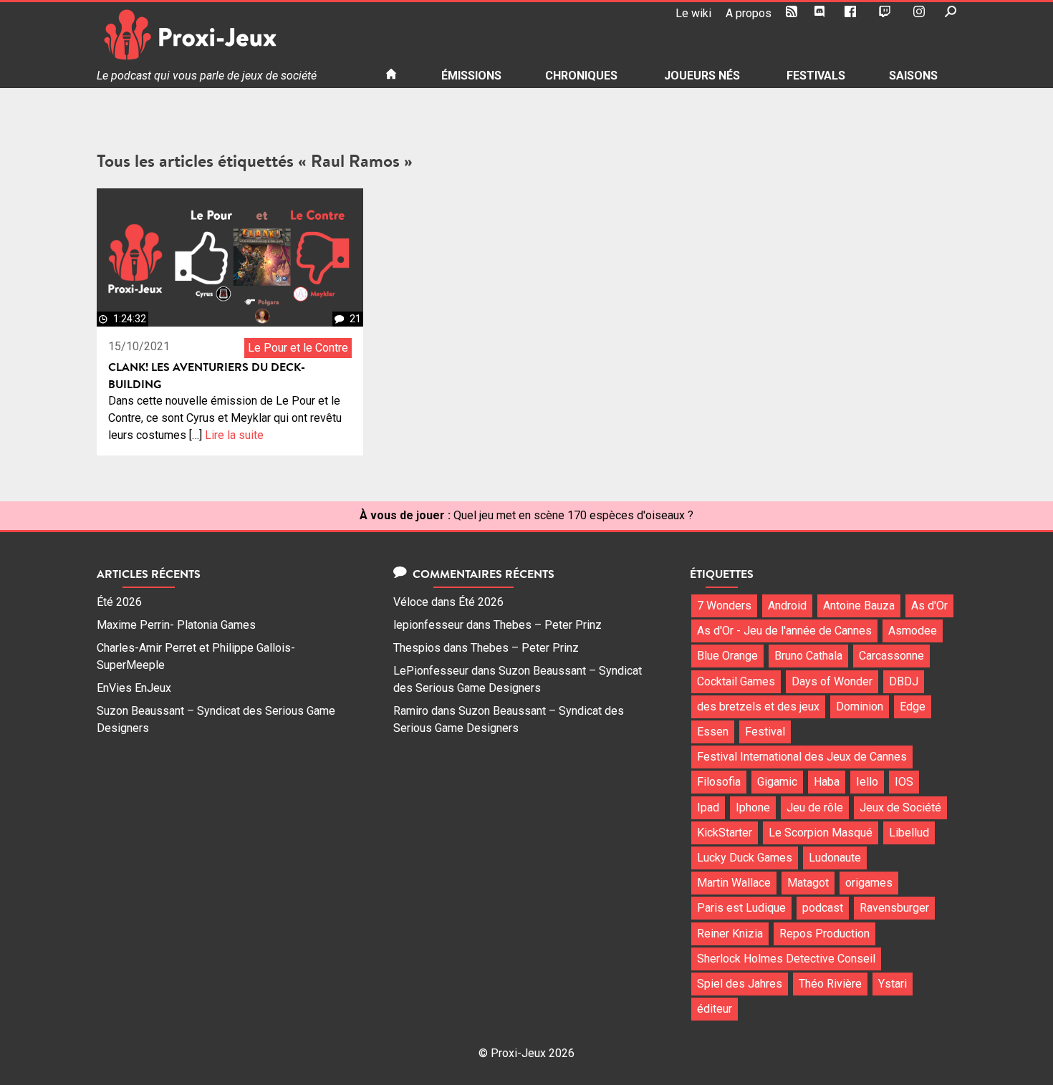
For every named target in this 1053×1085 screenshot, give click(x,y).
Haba (827, 782)
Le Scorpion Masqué (820, 832)
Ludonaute (835, 857)
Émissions (471, 75)
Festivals (816, 75)
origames (869, 882)
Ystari (892, 983)
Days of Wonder (832, 681)
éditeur (714, 1009)
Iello (867, 782)
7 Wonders (724, 605)
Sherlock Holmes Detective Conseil (786, 958)
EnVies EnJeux (134, 688)
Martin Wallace (734, 882)
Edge (912, 706)
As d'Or (929, 605)
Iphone (753, 807)
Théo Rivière (830, 983)
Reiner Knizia (730, 933)
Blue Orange (727, 655)
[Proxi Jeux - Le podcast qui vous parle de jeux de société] (229, 35)
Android (787, 605)
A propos (748, 13)
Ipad (708, 807)
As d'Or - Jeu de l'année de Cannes (784, 630)
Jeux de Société (900, 807)
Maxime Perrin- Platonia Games (176, 625)
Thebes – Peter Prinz (548, 625)
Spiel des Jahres (739, 983)
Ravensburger (894, 908)
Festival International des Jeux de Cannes (802, 756)
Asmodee (912, 630)
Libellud (909, 832)
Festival (765, 731)
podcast (822, 908)
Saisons (913, 75)
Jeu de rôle (815, 807)
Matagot (808, 882)
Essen (713, 731)
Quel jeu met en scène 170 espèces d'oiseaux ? (573, 515)
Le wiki (693, 13)
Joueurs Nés (702, 75)
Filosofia (719, 782)
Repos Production (824, 933)
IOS (904, 782)
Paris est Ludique (741, 908)
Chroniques (581, 75)
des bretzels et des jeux (758, 706)
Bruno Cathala (808, 655)
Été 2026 (119, 602)
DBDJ (903, 681)
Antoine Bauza (859, 605)
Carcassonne (891, 655)
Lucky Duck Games (744, 857)
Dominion (859, 706)
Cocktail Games (736, 681)
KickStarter (724, 832)
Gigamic (777, 782)
